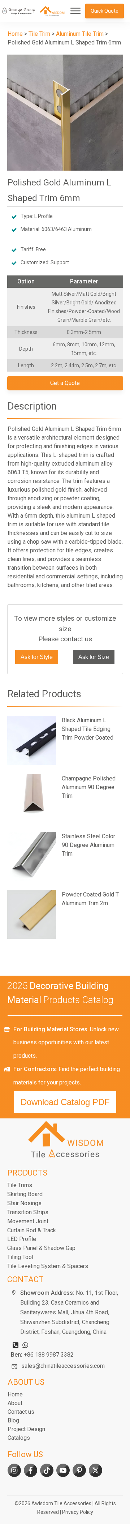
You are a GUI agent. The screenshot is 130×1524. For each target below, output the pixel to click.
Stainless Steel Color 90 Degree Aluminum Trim (65, 856)
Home (15, 1394)
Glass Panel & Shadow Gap (41, 1248)
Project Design (26, 1429)
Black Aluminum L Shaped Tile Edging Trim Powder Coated (65, 740)
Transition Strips (27, 1212)
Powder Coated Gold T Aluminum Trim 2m (65, 914)
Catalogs (19, 1437)
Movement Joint (27, 1221)
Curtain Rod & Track (31, 1230)
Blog (13, 1420)
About (15, 1403)
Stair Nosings (24, 1203)
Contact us (21, 1411)
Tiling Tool (20, 1257)
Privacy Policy (77, 1512)
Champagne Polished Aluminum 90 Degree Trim (65, 798)
